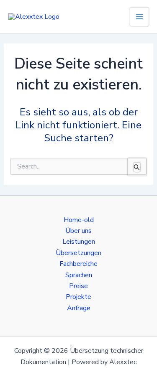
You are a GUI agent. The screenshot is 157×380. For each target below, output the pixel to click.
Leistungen (78, 241)
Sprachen (78, 275)
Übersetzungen (78, 253)
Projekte (78, 296)
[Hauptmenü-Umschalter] (139, 17)
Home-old (79, 219)
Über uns (78, 230)
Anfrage (78, 308)
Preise (78, 286)
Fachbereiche (78, 263)
